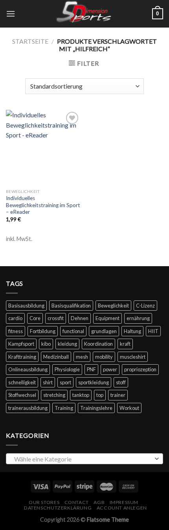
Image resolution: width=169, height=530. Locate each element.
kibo (46, 344)
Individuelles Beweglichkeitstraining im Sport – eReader (43, 205)
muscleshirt (132, 357)
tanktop (80, 395)
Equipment (107, 318)
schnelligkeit (22, 382)
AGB (99, 502)
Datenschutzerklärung (58, 508)
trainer (117, 395)
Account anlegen (122, 508)
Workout (129, 408)
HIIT (153, 331)
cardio (15, 318)
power (110, 369)
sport (65, 382)
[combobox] (84, 458)
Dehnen (79, 318)
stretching (54, 395)
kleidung (67, 344)
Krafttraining (22, 357)
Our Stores (44, 502)
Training (64, 408)
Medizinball (56, 357)
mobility (104, 357)
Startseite (30, 41)
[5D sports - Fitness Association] (84, 14)
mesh (82, 357)
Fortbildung (42, 331)
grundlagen (104, 331)
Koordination (98, 344)
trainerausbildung (28, 408)
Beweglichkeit (113, 305)
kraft (125, 344)
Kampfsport (21, 344)
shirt (48, 382)
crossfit (56, 318)
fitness (15, 331)
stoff (121, 382)
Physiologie (67, 369)
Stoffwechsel (22, 395)
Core (34, 318)
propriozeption (140, 369)
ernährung (138, 318)
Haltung (132, 331)
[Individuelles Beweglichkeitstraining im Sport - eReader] (43, 147)
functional (73, 331)
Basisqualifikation (71, 305)
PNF (91, 369)
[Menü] (10, 13)
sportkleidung (93, 382)
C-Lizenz (145, 305)
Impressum (124, 502)
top (99, 395)
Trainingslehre (96, 408)
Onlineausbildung (28, 369)
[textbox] (82, 459)
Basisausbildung (26, 305)
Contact (76, 502)
